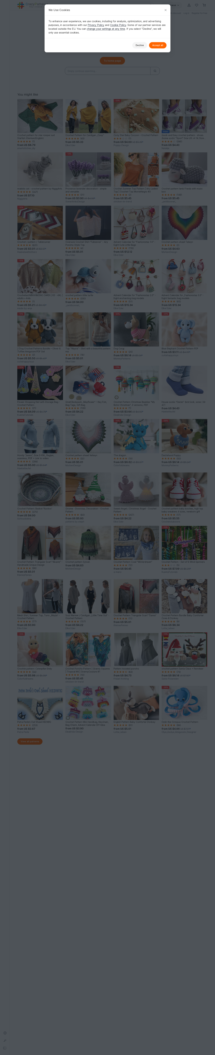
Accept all (157, 45)
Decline (140, 45)
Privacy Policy (96, 25)
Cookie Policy (118, 25)
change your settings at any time (106, 28)
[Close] (165, 10)
